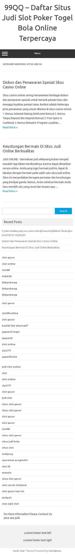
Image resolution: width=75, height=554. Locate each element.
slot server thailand (14, 485)
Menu (37, 53)
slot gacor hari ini (13, 491)
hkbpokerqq (9, 282)
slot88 (6, 270)
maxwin (6, 472)
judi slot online (11, 366)
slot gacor (8, 257)
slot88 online (10, 313)
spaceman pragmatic (15, 460)
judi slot (7, 397)
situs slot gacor (12, 404)
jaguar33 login (11, 331)
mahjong (7, 454)
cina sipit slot (10, 503)
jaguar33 (7, 338)
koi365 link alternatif (15, 325)
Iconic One (19, 550)
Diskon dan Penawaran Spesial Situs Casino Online (30, 241)
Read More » (10, 127)
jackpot (7, 497)
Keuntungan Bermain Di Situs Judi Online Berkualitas (32, 148)
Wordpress (55, 550)
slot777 (6, 350)
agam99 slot (9, 356)
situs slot (8, 447)
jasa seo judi (12, 517)
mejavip (7, 276)
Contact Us (45, 514)
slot (4, 373)
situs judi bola (10, 441)
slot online (8, 263)
